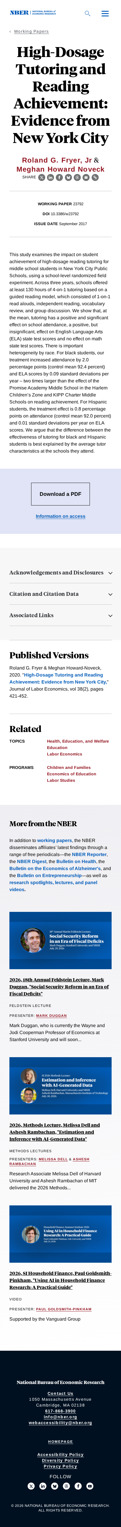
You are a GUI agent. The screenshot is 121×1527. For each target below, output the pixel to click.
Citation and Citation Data (44, 593)
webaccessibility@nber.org (60, 1422)
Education (57, 747)
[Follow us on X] (31, 1486)
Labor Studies (61, 780)
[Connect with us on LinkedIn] (42, 1486)
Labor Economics (64, 754)
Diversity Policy (60, 1460)
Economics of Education (71, 774)
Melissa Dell (53, 1159)
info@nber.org (60, 1416)
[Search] (87, 13)
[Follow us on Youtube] (89, 1486)
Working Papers (31, 31)
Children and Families (69, 767)
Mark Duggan (51, 1016)
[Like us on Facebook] (78, 1486)
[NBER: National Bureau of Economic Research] (34, 13)
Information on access (60, 516)
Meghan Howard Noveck (60, 169)
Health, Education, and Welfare (78, 741)
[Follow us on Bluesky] (54, 1486)
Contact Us (61, 1393)
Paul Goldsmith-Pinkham (64, 1309)
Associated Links (31, 615)
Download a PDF (60, 494)
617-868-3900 (60, 1411)
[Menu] (105, 13)
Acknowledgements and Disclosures (56, 572)
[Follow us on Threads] (66, 1486)
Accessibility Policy (60, 1454)
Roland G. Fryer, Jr (57, 160)
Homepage (60, 1442)
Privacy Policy (60, 1466)
